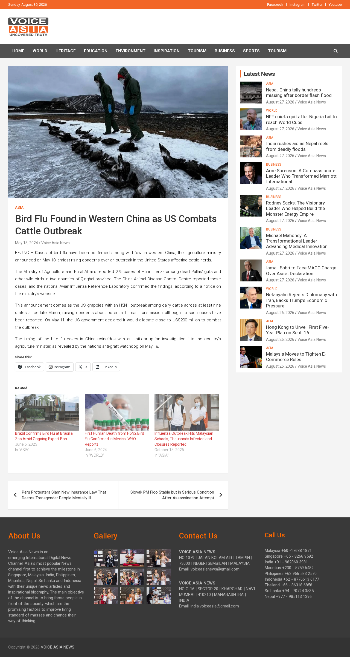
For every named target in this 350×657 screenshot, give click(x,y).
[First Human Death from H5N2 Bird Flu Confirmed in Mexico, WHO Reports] (117, 412)
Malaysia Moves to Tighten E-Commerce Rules (296, 356)
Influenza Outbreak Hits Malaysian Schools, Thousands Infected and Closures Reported (183, 438)
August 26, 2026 (280, 312)
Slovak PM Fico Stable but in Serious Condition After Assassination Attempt (172, 495)
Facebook (275, 4)
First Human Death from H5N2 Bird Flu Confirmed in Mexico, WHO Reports (114, 438)
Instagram (297, 4)
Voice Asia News (55, 243)
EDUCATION (95, 50)
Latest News (259, 74)
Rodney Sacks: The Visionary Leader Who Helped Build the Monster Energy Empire (295, 208)
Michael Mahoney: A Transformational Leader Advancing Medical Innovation (297, 241)
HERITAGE (66, 50)
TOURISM (197, 50)
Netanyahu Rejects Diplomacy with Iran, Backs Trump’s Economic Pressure (301, 300)
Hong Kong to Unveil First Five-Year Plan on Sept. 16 (297, 329)
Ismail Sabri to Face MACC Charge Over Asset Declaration (301, 270)
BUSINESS (225, 50)
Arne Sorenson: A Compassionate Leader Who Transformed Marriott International (301, 176)
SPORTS (251, 50)
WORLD (272, 111)
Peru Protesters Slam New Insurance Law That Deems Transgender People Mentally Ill (64, 495)
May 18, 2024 (26, 243)
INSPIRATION (167, 50)
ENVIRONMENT (130, 50)
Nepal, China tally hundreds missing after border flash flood (299, 92)
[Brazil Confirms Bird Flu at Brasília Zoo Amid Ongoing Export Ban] (47, 412)
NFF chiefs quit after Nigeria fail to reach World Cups (301, 119)
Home (18, 50)
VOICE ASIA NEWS (57, 647)
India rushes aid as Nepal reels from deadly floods (297, 146)
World (40, 50)
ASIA (19, 207)
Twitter (317, 4)
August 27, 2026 (280, 102)
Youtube (335, 4)
